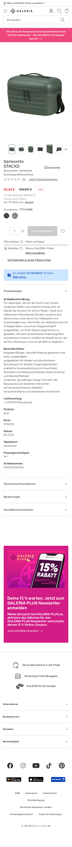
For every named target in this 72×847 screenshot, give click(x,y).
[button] (25, 3)
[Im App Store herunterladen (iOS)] (36, 779)
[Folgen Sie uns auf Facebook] (10, 765)
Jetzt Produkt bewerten (43, 179)
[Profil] (51, 11)
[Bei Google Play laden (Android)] (13, 779)
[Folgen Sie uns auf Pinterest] (62, 765)
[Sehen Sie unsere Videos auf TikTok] (49, 765)
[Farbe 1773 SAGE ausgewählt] (15, 216)
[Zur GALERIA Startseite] (21, 11)
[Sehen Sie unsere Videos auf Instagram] (23, 765)
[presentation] (65, 149)
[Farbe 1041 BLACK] (6, 216)
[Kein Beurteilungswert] (13, 179)
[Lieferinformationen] (21, 242)
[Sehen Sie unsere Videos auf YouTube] (36, 765)
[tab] (36, 94)
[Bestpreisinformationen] (34, 195)
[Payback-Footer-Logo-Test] (58, 779)
